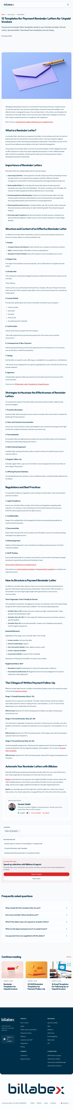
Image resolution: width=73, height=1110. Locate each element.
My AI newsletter (36, 813)
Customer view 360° (26, 1040)
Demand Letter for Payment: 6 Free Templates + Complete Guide (23, 844)
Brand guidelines (52, 1036)
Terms (32, 1103)
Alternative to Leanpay (54, 1055)
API (49, 1043)
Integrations (24, 1043)
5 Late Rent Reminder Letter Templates (15, 848)
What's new (51, 1033)
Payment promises (26, 1033)
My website (46, 813)
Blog (3, 14)
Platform (23, 1036)
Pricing (23, 1047)
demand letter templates (45, 569)
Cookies (53, 1103)
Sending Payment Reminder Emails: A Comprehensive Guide (21, 853)
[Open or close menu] (68, 4)
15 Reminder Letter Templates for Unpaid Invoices (32, 384)
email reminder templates (25, 569)
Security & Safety (53, 1023)
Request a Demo (25, 1059)
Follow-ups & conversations (29, 1029)
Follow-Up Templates (12, 831)
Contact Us (24, 1055)
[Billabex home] (9, 5)
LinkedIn (22, 813)
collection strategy (20, 691)
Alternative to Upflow (54, 1059)
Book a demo (36, 878)
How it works (24, 1023)
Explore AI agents (36, 874)
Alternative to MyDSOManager (57, 1062)
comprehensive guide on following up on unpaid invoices (34, 122)
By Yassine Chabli (7, 36)
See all (69, 957)
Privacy (39, 1103)
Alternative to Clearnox (54, 1066)
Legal (46, 1103)
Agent (22, 1026)
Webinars (50, 1029)
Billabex (8, 779)
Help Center (51, 1040)
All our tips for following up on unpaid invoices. (20, 565)
